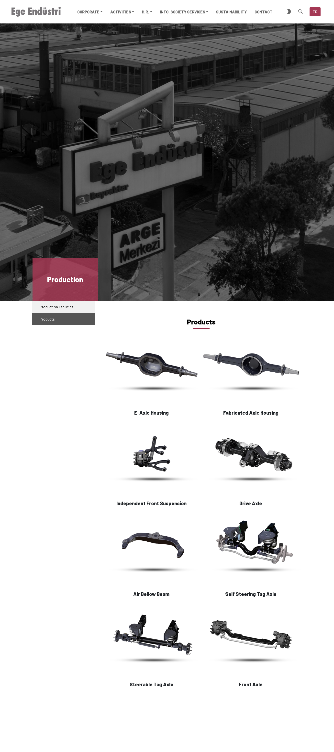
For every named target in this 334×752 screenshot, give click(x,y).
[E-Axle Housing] (151, 365)
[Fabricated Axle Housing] (251, 365)
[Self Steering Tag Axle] (251, 546)
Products (47, 319)
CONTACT (263, 12)
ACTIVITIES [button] (120, 12)
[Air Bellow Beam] (151, 546)
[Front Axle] (251, 637)
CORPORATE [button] (88, 12)
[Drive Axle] (251, 456)
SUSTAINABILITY (231, 12)
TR (315, 11)
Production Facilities (57, 306)
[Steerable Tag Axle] (151, 637)
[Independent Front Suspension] (151, 456)
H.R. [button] (145, 12)
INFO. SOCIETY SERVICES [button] (182, 12)
